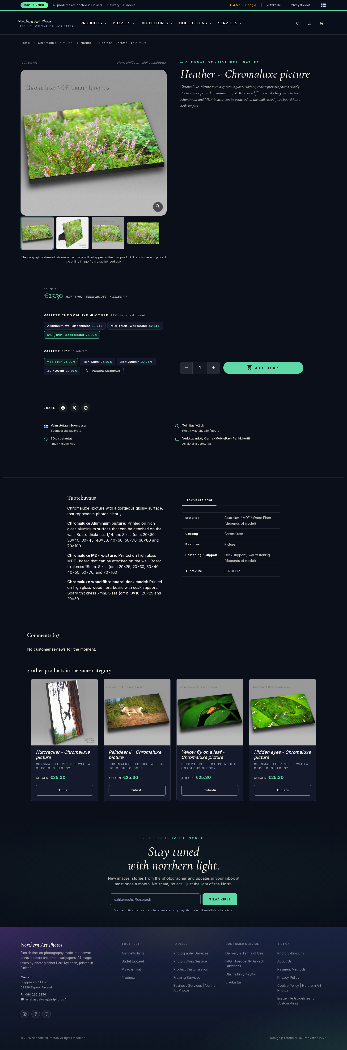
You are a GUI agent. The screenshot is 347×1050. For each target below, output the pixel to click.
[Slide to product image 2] (72, 233)
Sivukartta (233, 982)
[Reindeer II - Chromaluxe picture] (137, 712)
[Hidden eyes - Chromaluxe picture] (282, 712)
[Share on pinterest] (85, 407)
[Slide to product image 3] (107, 233)
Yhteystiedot (300, 5)
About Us (284, 961)
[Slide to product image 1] (37, 233)
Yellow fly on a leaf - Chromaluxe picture (202, 754)
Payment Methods (291, 969)
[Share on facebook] (63, 407)
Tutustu (64, 790)
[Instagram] (25, 1014)
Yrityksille (274, 5)
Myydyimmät (131, 969)
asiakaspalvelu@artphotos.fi (46, 999)
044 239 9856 (35, 994)
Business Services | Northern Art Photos (196, 987)
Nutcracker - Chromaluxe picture (63, 754)
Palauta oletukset (106, 371)
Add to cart (263, 367)
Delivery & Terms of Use (244, 953)
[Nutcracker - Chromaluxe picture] (64, 712)
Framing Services (187, 977)
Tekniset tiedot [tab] (199, 500)
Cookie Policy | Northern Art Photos (299, 987)
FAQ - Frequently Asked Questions (244, 963)
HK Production (308, 1038)
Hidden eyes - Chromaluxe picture (282, 754)
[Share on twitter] (74, 407)
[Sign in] (310, 23)
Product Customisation (191, 969)
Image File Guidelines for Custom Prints (296, 1000)
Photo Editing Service (190, 961)
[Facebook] (35, 1014)
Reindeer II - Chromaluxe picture (135, 754)
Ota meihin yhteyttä (240, 974)
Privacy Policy (288, 977)
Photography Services (191, 953)
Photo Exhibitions (290, 953)
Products (128, 977)
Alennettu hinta (133, 953)
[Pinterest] (46, 1014)
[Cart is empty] (321, 23)
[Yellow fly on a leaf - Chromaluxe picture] (210, 712)
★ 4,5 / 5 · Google (242, 5)
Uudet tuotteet (133, 961)
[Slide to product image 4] (143, 233)
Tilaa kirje (220, 899)
